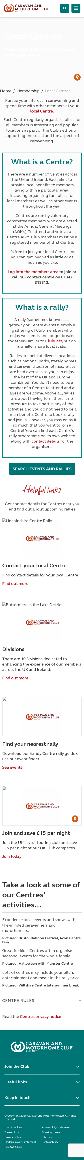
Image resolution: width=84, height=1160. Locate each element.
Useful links (15, 1082)
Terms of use (12, 1132)
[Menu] (75, 8)
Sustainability (50, 1142)
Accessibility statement (56, 1127)
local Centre (41, 111)
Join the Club (16, 1066)
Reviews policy (13, 1146)
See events (12, 767)
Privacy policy (12, 1137)
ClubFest (53, 341)
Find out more (15, 583)
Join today (12, 856)
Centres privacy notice (40, 1016)
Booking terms (51, 1132)
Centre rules (18, 1000)
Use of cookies (13, 1127)
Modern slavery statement (20, 1142)
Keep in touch (17, 1097)
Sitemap (47, 1137)
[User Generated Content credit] (77, 77)
